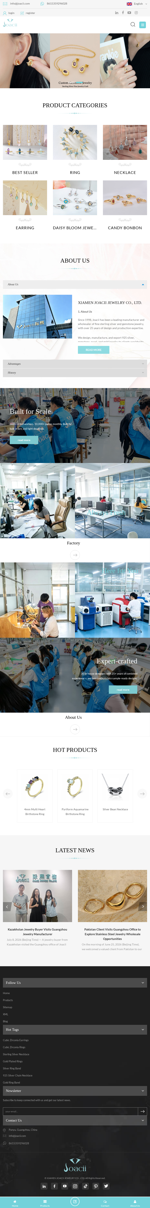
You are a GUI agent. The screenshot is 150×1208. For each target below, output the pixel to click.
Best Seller (25, 172)
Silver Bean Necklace (115, 809)
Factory (73, 542)
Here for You (120, 571)
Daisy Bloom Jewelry (75, 228)
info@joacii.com (20, 3)
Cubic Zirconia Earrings (16, 1040)
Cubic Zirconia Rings (14, 1047)
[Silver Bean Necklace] (115, 787)
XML (5, 1014)
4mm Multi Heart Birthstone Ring (34, 812)
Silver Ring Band (12, 1068)
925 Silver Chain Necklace (17, 1075)
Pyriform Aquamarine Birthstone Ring (75, 812)
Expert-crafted (117, 661)
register (30, 13)
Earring (25, 228)
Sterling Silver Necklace (16, 1054)
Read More (123, 602)
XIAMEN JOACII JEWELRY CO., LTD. (110, 302)
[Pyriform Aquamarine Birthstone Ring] (75, 787)
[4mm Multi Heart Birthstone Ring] (35, 787)
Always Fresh (106, 512)
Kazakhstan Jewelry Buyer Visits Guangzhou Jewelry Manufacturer (37, 932)
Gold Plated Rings (13, 1061)
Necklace (125, 172)
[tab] (75, 284)
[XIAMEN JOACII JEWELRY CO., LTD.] (32, 22)
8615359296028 (57, 3)
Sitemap (7, 1007)
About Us (73, 717)
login (11, 13)
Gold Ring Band (11, 1082)
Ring (75, 172)
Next (142, 794)
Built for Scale (30, 411)
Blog (5, 1021)
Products (8, 1000)
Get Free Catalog (76, 1201)
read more (94, 349)
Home (6, 993)
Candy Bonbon (125, 228)
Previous (8, 794)
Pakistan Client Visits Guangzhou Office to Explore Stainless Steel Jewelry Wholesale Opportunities (112, 934)
